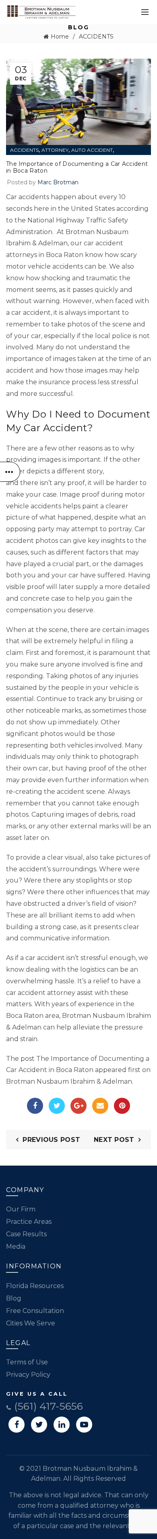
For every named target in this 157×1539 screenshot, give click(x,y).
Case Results (26, 1234)
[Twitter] (57, 1106)
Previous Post (51, 1140)
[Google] (78, 1106)
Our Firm (20, 1209)
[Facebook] (35, 1106)
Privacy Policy (28, 1374)
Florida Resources (35, 1286)
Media (15, 1246)
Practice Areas (29, 1221)
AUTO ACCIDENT (92, 150)
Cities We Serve (30, 1323)
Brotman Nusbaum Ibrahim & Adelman (69, 1081)
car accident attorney (40, 993)
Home (60, 36)
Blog (13, 1298)
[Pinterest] (122, 1106)
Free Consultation (35, 1311)
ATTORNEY (54, 150)
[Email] (100, 1106)
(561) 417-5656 (47, 1406)
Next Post (114, 1140)
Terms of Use (27, 1362)
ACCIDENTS (96, 36)
